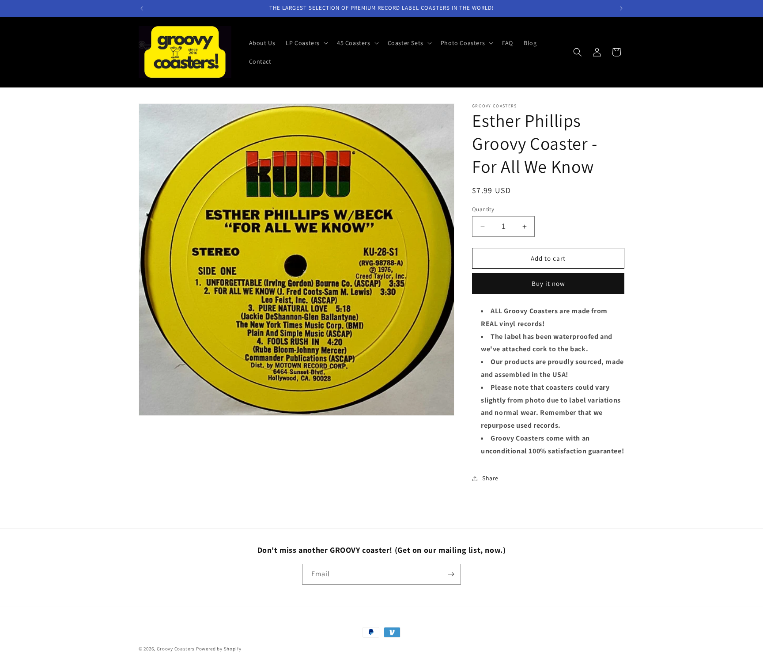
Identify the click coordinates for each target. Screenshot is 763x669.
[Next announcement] (621, 8)
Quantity (483, 209)
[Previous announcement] (141, 8)
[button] (306, 43)
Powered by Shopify (219, 649)
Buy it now (548, 283)
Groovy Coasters (176, 649)
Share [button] (490, 478)
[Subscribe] (451, 574)
